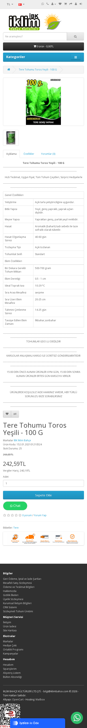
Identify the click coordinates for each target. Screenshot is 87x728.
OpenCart (17, 699)
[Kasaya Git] (70, 4)
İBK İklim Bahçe (22, 440)
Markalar (8, 641)
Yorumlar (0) (48, 154)
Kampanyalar (10, 653)
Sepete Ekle (43, 495)
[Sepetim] (65, 4)
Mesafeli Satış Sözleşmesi (17, 583)
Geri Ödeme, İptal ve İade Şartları (22, 579)
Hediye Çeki (10, 645)
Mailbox (40, 699)
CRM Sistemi (10, 607)
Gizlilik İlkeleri (10, 595)
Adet (5, 476)
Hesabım (8, 664)
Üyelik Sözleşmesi (13, 599)
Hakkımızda (9, 591)
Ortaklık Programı (13, 649)
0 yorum (27, 515)
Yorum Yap (40, 515)
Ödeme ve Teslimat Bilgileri (18, 587)
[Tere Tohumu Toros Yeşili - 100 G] (43, 102)
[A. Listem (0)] (60, 4)
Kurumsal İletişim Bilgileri (17, 603)
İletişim (7, 622)
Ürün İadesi (9, 626)
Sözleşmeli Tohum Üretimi (18, 611)
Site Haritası (10, 630)
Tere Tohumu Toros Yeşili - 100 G (38, 69)
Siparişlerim (10, 669)
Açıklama (11, 154)
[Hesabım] (53, 4)
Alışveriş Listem (12, 673)
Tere (16, 527)
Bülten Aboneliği (12, 677)
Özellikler (28, 154)
